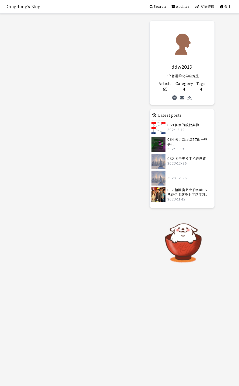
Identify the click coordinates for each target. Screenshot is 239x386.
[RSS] (189, 98)
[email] (182, 98)
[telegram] (174, 98)
